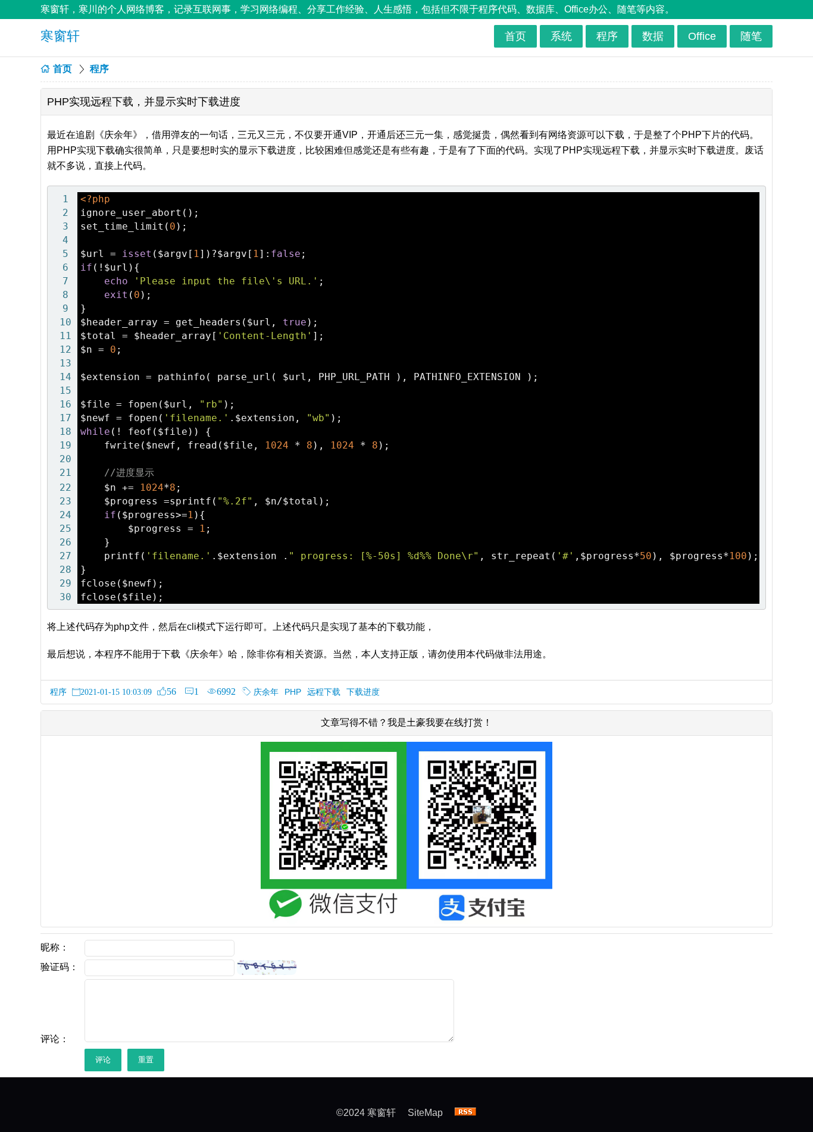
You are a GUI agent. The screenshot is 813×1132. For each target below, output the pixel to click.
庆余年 (266, 692)
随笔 (751, 36)
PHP (292, 692)
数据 (653, 36)
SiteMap (425, 1113)
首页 (515, 36)
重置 (146, 1059)
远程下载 (323, 692)
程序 (607, 36)
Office (702, 36)
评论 (103, 1059)
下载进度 (363, 692)
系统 (561, 36)
